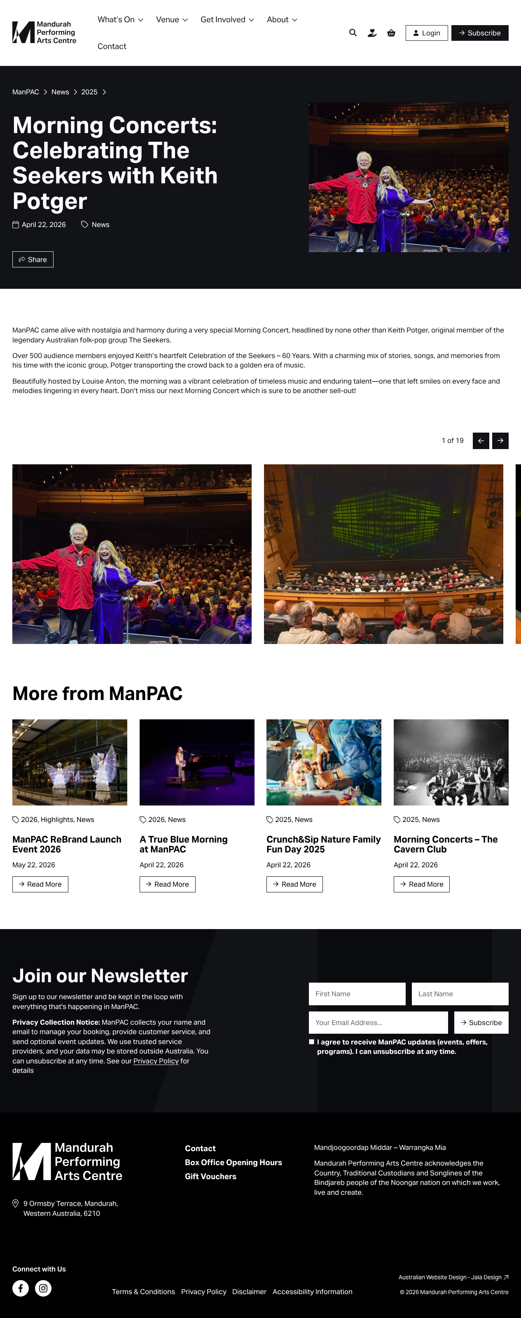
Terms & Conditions (143, 1291)
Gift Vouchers (210, 1176)
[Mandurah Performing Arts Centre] (44, 32)
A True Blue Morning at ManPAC (184, 844)
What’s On (116, 19)
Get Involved (223, 19)
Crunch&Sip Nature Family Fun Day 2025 (323, 844)
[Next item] (500, 441)
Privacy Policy (204, 1291)
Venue (167, 19)
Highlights (57, 819)
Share (37, 259)
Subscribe (485, 1022)
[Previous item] (481, 441)
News (60, 91)
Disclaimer (249, 1291)
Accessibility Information (313, 1291)
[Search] (353, 33)
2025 (89, 91)
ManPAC (25, 91)
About (278, 19)
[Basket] (391, 33)
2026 (29, 819)
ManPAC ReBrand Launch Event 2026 (66, 844)
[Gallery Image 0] (132, 554)
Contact (112, 46)
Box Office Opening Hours (233, 1162)
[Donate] (372, 33)
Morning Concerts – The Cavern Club (446, 844)
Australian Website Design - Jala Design (450, 1277)
